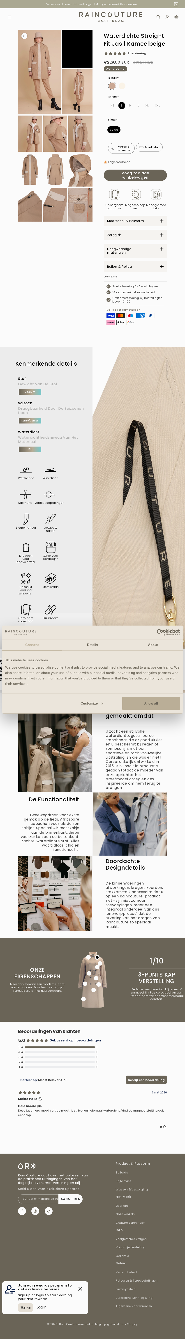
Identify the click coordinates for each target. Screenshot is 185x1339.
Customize (89, 703)
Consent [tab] (32, 645)
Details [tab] (92, 645)
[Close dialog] (154, 619)
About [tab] (153, 645)
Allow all (151, 703)
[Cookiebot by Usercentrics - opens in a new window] (160, 632)
